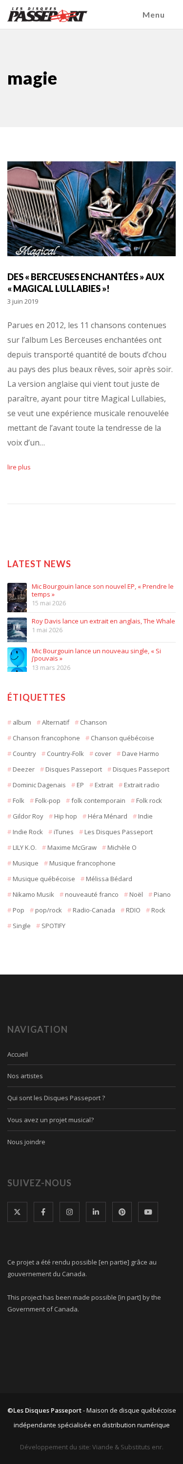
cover (103, 753)
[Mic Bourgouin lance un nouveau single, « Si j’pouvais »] (17, 657)
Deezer (24, 769)
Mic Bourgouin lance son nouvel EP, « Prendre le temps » (103, 590)
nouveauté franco (92, 894)
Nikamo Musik (33, 894)
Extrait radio (142, 784)
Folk (18, 800)
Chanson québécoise (122, 737)
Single (22, 925)
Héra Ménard (107, 816)
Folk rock (149, 800)
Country (24, 753)
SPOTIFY (53, 925)
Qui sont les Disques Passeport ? (56, 1097)
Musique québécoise (44, 878)
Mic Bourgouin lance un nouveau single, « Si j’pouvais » (96, 655)
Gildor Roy (28, 816)
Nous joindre (26, 1141)
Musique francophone (82, 863)
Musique (26, 863)
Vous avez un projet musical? (50, 1119)
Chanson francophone (46, 737)
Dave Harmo (140, 753)
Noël (136, 894)
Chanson (93, 722)
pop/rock (48, 910)
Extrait (104, 784)
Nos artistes (25, 1075)
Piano (162, 894)
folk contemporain (98, 800)
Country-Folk (65, 753)
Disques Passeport (73, 769)
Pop (18, 910)
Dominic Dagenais (39, 784)
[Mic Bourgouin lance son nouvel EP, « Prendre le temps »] (17, 592)
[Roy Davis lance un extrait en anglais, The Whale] (17, 627)
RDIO (133, 910)
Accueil (17, 1054)
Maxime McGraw (72, 847)
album (22, 722)
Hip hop (65, 816)
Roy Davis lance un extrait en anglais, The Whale (103, 621)
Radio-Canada (94, 910)
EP (80, 784)
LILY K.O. (25, 847)
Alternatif (55, 722)
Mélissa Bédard (109, 878)
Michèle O (122, 847)
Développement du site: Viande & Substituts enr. (91, 1446)
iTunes (64, 831)
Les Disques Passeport (118, 831)
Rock (158, 910)
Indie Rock (28, 831)
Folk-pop (48, 800)
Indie (145, 816)
